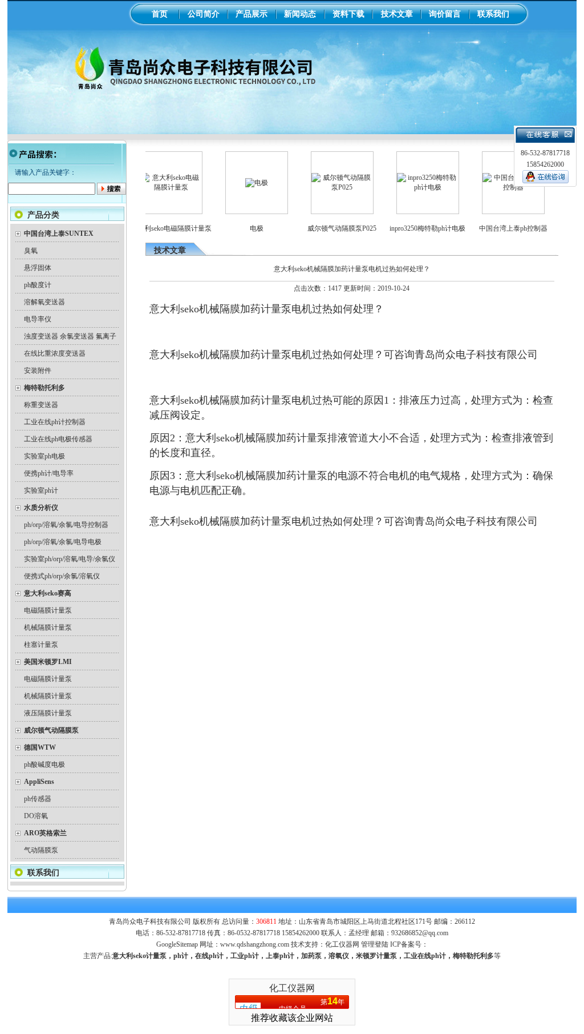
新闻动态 (300, 14)
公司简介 (204, 14)
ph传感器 (37, 799)
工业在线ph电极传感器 (58, 439)
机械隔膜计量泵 (48, 627)
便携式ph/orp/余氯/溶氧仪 (62, 576)
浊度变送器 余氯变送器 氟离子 (70, 336)
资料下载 (348, 14)
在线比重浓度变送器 (55, 353)
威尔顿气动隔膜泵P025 (327, 228)
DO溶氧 (36, 816)
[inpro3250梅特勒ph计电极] (413, 187)
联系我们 (493, 14)
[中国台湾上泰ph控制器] (499, 187)
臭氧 (31, 251)
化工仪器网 (342, 944)
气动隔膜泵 (41, 850)
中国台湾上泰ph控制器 (499, 228)
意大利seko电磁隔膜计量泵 (156, 228)
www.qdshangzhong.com (254, 944)
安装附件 (37, 371)
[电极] (242, 183)
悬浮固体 (37, 268)
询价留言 (445, 14)
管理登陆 (374, 944)
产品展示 (251, 14)
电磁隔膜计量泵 (48, 610)
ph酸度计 (37, 285)
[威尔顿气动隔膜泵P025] (328, 187)
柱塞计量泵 (41, 645)
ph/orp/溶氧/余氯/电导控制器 (66, 525)
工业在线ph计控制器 (55, 422)
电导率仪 (37, 319)
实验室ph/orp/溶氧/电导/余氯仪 (69, 559)
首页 (160, 14)
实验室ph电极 (44, 456)
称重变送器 (41, 405)
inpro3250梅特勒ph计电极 (413, 228)
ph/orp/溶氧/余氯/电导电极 (63, 542)
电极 (242, 228)
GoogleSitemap (177, 944)
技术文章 (397, 14)
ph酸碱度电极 (44, 765)
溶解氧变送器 (44, 302)
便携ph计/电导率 (49, 473)
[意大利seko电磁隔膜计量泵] (157, 187)
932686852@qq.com (419, 933)
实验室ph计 (41, 490)
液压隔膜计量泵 (48, 713)
